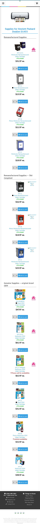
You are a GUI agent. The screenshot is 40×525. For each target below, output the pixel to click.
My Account (11, 497)
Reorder (11, 502)
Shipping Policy (29, 498)
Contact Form (11, 504)
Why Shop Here (29, 502)
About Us (29, 504)
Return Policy (29, 496)
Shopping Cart (11, 499)
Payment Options (29, 500)
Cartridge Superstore (17, 518)
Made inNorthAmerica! (32, 184)
